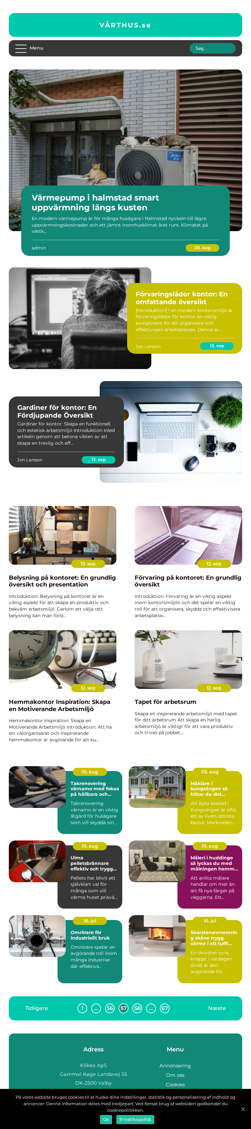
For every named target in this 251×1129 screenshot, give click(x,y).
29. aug (202, 247)
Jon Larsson (148, 346)
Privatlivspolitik (135, 1119)
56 (110, 1008)
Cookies (175, 1084)
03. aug (210, 772)
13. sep (217, 345)
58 (137, 1008)
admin (39, 247)
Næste (217, 1008)
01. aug (90, 846)
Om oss (175, 1075)
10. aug (90, 772)
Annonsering (175, 1065)
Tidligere (36, 1008)
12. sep (214, 564)
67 (164, 1008)
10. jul (210, 921)
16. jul (90, 921)
